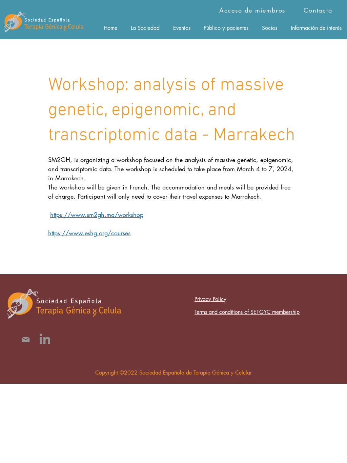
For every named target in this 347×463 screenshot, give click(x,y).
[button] (145, 28)
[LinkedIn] (45, 339)
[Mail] (25, 339)
